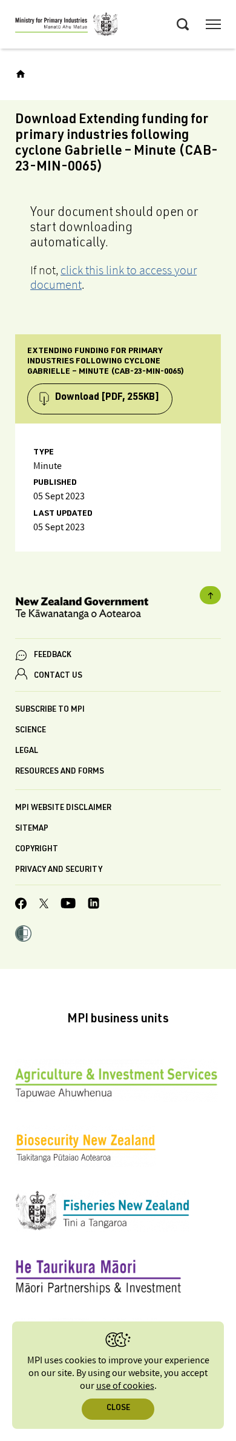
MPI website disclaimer (63, 808)
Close (118, 1408)
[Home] (20, 74)
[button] (23, 935)
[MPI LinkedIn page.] (93, 905)
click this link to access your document (113, 277)
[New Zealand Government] (118, 610)
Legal (26, 751)
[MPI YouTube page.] (68, 905)
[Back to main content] (210, 595)
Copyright (36, 850)
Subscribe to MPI (50, 710)
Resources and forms (59, 772)
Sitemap (31, 829)
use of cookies (125, 1386)
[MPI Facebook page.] (21, 905)
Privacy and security (58, 870)
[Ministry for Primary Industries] (66, 26)
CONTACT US (58, 676)
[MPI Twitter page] (43, 905)
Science (30, 731)
